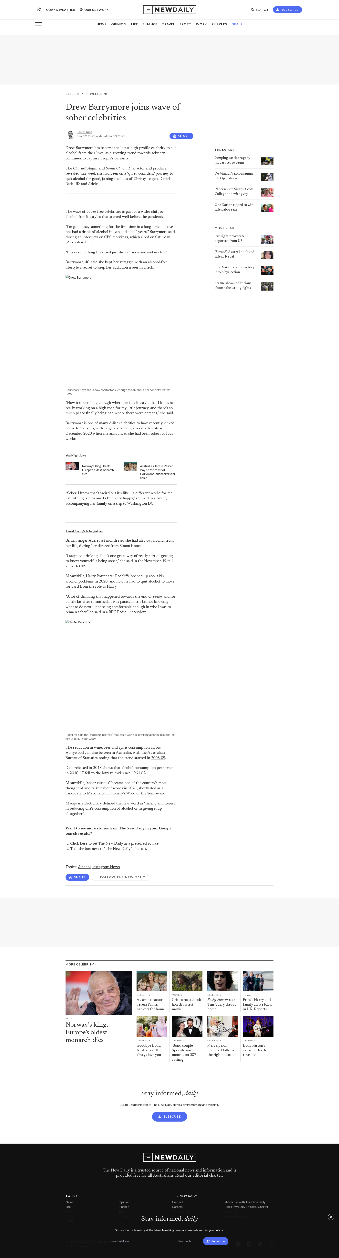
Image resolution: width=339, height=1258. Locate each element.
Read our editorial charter (198, 1175)
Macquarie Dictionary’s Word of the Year (120, 793)
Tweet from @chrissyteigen (84, 531)
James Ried (84, 132)
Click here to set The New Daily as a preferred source (114, 844)
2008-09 (158, 758)
